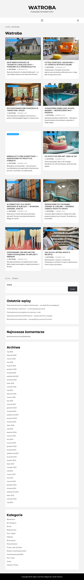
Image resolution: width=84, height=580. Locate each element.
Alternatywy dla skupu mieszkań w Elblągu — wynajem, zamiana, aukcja (23, 206)
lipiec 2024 (10, 425)
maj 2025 (10, 390)
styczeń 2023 (11, 481)
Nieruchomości (12, 544)
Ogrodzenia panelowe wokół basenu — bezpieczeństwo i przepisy (59, 110)
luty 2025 (10, 401)
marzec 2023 (11, 474)
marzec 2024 (11, 436)
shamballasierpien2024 (15, 554)
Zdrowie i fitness (12, 565)
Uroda (9, 561)
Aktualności (50, 182)
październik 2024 (12, 415)
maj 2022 (10, 502)
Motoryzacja (11, 540)
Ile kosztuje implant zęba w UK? (61, 156)
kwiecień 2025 (11, 394)
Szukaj (9, 285)
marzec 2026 (11, 359)
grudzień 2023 (11, 446)
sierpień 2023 (11, 460)
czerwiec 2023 (11, 467)
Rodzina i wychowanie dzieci (16, 551)
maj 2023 (10, 471)
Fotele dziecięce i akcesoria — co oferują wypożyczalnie (60, 64)
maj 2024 (10, 429)
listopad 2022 (11, 488)
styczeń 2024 (11, 443)
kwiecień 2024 (11, 432)
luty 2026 (10, 362)
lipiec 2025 (10, 383)
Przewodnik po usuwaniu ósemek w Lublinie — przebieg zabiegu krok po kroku (59, 206)
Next (16, 278)
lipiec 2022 (10, 495)
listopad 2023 (11, 450)
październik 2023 (12, 453)
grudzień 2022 (11, 485)
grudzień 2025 (11, 369)
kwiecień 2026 (11, 355)
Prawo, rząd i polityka (14, 547)
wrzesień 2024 (12, 418)
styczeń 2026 (11, 366)
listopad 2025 (11, 373)
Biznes (9, 526)
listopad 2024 (11, 411)
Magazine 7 (49, 577)
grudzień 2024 (11, 408)
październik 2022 (12, 492)
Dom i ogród (11, 533)
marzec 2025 (11, 397)
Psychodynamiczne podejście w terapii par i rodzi (22, 109)
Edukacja (10, 537)
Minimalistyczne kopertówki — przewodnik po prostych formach (22, 158)
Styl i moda (11, 558)
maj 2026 (10, 352)
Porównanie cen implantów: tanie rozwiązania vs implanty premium (22, 254)
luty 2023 (10, 478)
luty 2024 (10, 439)
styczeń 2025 (11, 404)
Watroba (42, 8)
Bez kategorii (13, 40)
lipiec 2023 (10, 464)
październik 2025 (12, 376)
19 (13, 278)
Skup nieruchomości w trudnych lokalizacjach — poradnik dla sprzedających (21, 65)
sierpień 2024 (11, 422)
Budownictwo (11, 530)
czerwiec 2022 (11, 499)
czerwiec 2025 (11, 387)
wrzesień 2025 (12, 380)
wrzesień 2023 (12, 457)
